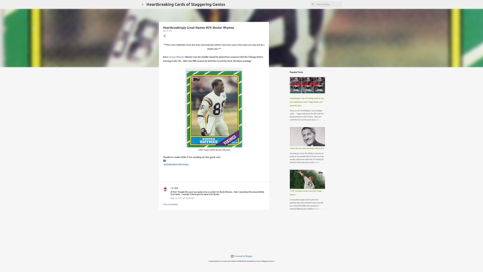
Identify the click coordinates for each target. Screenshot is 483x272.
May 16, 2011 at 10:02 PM (182, 198)
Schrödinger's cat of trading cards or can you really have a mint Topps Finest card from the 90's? (307, 102)
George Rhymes (177, 57)
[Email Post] (164, 162)
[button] (164, 36)
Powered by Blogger (243, 256)
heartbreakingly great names (176, 164)
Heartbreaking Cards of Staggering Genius (185, 4)
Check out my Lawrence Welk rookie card (307, 148)
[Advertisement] (214, 231)
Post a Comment (170, 204)
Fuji (172, 188)
